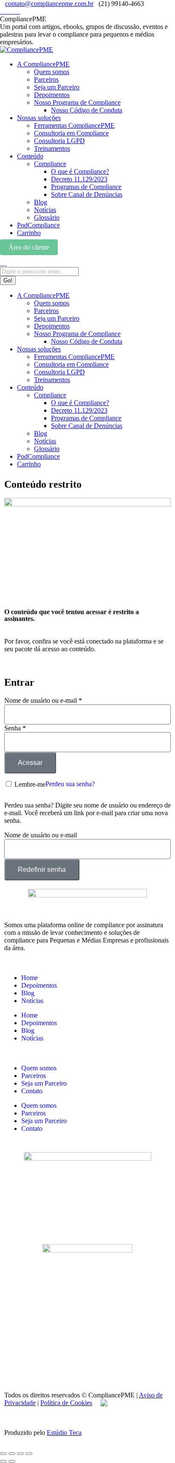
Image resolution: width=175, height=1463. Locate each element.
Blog (27, 993)
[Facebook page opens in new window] (12, 11)
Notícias (32, 1000)
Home (29, 977)
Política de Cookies (66, 1402)
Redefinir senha (42, 869)
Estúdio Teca (64, 1432)
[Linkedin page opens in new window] (7, 11)
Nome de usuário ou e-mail (43, 700)
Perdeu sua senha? (70, 784)
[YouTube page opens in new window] (17, 11)
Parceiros (33, 1075)
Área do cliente (28, 247)
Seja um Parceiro (44, 1083)
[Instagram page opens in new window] (2, 11)
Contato (31, 1091)
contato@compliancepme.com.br (49, 3)
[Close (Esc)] (3, 1453)
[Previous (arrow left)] (3, 1461)
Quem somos (38, 1068)
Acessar (30, 762)
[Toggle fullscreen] (20, 1453)
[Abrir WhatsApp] (154, 1441)
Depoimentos (39, 985)
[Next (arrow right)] (11, 1461)
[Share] (11, 1453)
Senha (15, 728)
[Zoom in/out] (28, 1453)
